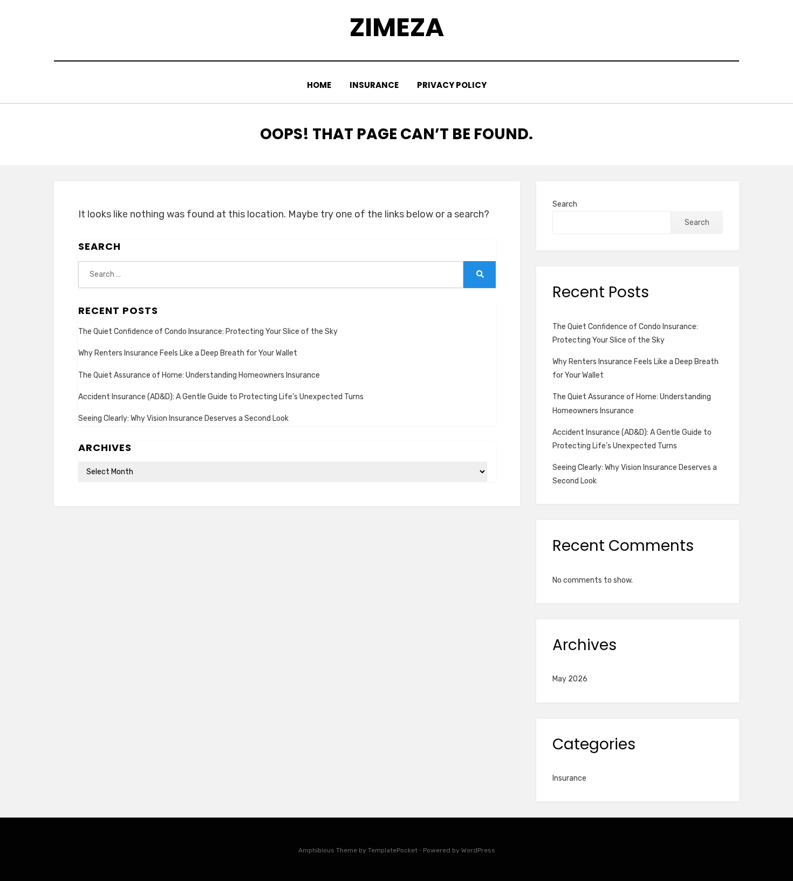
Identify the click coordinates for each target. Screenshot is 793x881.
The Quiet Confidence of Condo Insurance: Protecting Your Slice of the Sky (208, 331)
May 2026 (569, 679)
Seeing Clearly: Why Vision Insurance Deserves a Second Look (183, 418)
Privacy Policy (452, 85)
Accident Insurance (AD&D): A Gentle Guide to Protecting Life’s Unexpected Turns (221, 396)
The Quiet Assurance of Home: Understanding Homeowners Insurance (199, 375)
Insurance (374, 85)
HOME (319, 85)
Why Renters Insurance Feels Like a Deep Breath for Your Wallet (187, 353)
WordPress (478, 850)
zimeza (397, 27)
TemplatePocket (393, 850)
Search (564, 204)
